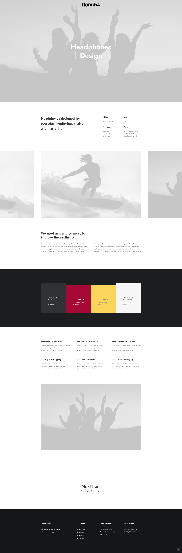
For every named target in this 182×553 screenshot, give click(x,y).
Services (81, 532)
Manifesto (82, 529)
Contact (81, 538)
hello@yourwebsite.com (131, 529)
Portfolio (81, 535)
